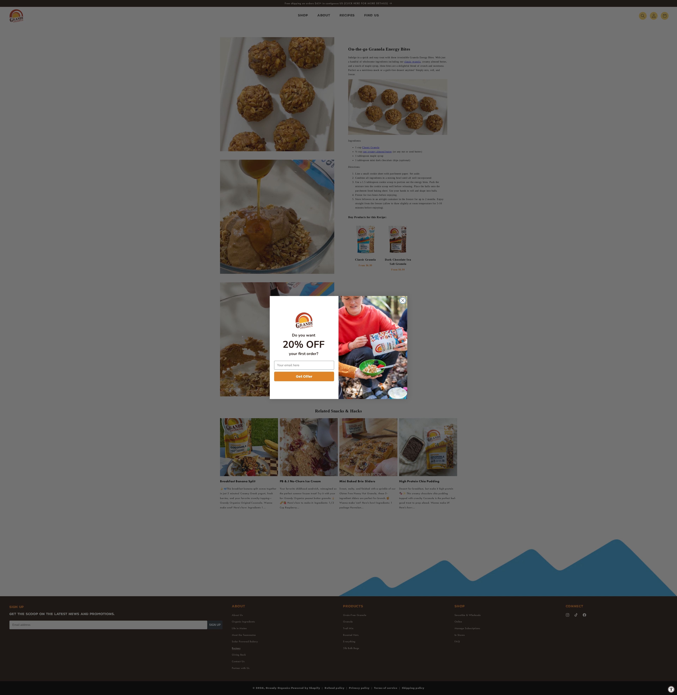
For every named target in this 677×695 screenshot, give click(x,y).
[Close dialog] (403, 300)
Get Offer (304, 376)
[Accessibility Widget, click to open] (671, 689)
